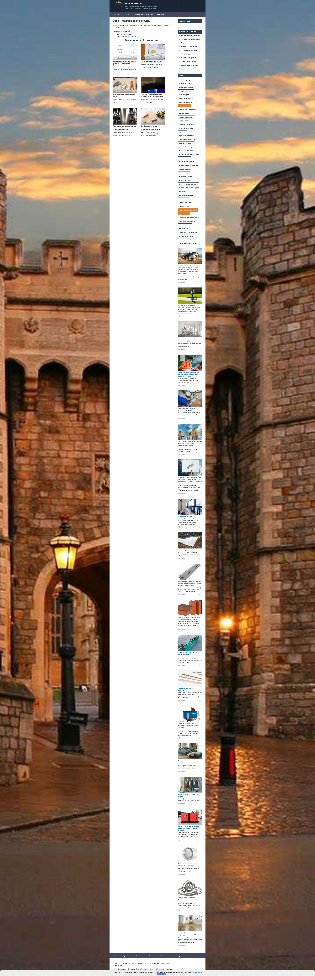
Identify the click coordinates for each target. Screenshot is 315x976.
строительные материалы (188, 210)
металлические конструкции (189, 154)
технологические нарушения (189, 217)
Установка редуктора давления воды (124, 95)
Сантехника (149, 14)
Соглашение (152, 956)
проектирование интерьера (188, 184)
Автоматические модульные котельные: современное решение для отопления (190, 725)
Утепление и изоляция (189, 47)
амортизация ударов (186, 80)
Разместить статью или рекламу (170, 956)
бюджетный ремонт (186, 87)
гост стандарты (184, 106)
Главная (116, 14)
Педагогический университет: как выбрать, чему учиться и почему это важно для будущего (189, 374)
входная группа (184, 95)
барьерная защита (185, 83)
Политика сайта (141, 956)
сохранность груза (185, 203)
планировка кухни (185, 176)
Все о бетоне (126, 14)
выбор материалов (185, 102)
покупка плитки (184, 180)
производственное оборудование (190, 188)
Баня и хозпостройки (188, 69)
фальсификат (183, 229)
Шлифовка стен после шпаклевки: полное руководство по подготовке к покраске (153, 128)
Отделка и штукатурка (189, 50)
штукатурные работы (186, 240)
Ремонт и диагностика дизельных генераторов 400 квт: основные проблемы (188, 828)
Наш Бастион (133, 3)
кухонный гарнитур (186, 147)
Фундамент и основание (189, 65)
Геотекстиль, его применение (187, 550)
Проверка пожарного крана (186, 408)
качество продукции (186, 128)
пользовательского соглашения (153, 969)
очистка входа (184, 173)
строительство (184, 214)
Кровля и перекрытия (188, 58)
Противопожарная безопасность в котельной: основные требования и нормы (125, 128)
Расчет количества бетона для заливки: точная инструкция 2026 (124, 63)
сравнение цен (184, 206)
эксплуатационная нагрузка (188, 243)
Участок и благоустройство (190, 35)
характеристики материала (188, 232)
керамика (182, 132)
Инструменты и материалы (190, 39)
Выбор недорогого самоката (186, 305)
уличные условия (185, 225)
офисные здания (185, 169)
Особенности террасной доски (187, 516)
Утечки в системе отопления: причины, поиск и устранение (152, 95)
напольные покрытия (186, 162)
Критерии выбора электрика (151, 61)
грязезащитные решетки (187, 110)
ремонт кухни (184, 191)
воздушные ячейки (185, 91)
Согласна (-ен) (161, 974)
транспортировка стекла (187, 221)
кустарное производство (187, 139)
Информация (161, 14)
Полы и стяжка (186, 54)
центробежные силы (186, 236)
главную (127, 36)
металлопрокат (184, 158)
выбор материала (185, 98)
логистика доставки (186, 150)
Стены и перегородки (188, 61)
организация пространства (188, 165)
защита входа (184, 121)
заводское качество (186, 117)
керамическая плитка (186, 136)
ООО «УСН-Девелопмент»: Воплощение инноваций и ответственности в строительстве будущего (190, 443)
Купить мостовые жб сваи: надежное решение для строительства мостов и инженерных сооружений (189, 583)
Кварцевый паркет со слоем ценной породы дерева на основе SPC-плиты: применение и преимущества (189, 935)
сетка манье (183, 199)
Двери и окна (185, 43)
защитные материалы (187, 124)
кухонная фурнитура (186, 143)
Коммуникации (138, 14)
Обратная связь (128, 956)
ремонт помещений (186, 195)
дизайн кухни (184, 113)
